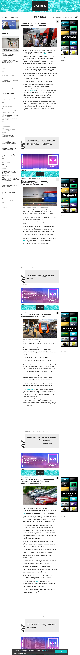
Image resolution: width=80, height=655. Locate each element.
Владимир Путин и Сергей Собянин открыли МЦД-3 (34, 438)
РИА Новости (47, 54)
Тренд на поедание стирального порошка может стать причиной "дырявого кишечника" (9, 124)
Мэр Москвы (5, 37)
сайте (24, 513)
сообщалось (30, 389)
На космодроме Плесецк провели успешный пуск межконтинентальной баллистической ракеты (10, 61)
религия (6, 100)
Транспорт (33, 21)
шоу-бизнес (8, 69)
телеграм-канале (38, 215)
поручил (38, 581)
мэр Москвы (4, 112)
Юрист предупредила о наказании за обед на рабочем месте (9, 186)
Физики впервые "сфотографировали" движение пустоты (10, 81)
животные (4, 162)
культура (3, 207)
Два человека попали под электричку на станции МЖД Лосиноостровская (49, 275)
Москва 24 (40, 17)
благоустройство (8, 182)
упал (24, 240)
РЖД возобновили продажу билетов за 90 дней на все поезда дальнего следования (33, 142)
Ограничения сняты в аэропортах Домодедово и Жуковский (9, 55)
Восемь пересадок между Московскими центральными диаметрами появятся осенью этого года (49, 440)
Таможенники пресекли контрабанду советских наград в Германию (9, 136)
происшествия (4, 106)
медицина (3, 75)
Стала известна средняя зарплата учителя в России (9, 166)
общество (4, 126)
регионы (7, 200)
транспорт (4, 57)
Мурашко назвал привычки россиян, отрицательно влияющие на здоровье (10, 154)
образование (9, 112)
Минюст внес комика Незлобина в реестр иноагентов (9, 68)
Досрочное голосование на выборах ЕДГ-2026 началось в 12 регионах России (9, 198)
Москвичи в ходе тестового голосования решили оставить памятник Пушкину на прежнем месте (10, 142)
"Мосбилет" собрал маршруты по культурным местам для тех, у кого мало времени (10, 205)
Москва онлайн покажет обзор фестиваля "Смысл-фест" (8, 86)
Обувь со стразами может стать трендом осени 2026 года (8, 130)
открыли (50, 399)
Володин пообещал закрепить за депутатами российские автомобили (49, 624)
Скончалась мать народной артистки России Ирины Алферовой (10, 149)
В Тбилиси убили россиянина (8, 93)
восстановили (27, 236)
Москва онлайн (11, 75)
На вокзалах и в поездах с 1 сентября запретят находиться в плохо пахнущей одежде (49, 142)
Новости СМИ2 (24, 170)
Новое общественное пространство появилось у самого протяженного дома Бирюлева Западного (10, 179)
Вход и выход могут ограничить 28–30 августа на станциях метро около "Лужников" (10, 172)
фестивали (9, 88)
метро (7, 175)
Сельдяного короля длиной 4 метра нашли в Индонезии (9, 160)
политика (3, 69)
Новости (6, 33)
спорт (3, 88)
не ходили (44, 228)
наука (3, 82)
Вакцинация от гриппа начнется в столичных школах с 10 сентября (9, 192)
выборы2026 (11, 200)
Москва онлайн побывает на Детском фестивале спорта (10, 116)
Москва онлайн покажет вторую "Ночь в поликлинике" (10, 73)
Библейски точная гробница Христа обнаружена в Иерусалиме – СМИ (9, 98)
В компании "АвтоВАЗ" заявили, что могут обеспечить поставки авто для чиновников (34, 625)
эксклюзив (8, 126)
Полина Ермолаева (5, 90)
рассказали (33, 91)
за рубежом (10, 106)
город (7, 57)
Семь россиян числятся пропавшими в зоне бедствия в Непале (10, 104)
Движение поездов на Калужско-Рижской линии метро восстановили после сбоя (34, 276)
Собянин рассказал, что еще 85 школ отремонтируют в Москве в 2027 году (10, 50)
